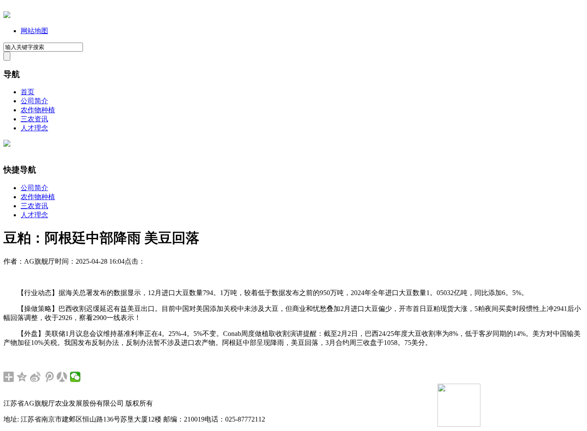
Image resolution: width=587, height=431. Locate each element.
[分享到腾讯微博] (48, 377)
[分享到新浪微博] (35, 377)
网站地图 (34, 30)
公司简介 (34, 101)
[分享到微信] (75, 377)
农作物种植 (38, 110)
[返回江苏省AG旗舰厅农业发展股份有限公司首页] (6, 15)
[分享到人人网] (62, 377)
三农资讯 (34, 119)
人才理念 (34, 128)
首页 (27, 91)
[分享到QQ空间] (22, 377)
